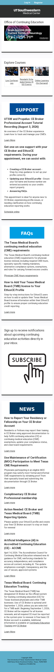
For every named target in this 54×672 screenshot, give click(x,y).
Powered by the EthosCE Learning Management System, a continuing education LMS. (43, 669)
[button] (6, 38)
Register (38, 3)
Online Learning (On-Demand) (42, 81)
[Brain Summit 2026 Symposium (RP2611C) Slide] (27, 33)
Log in (27, 3)
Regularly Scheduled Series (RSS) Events (26, 82)
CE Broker (21, 625)
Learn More (9, 140)
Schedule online (12, 212)
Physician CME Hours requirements (21, 275)
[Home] (27, 10)
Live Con (9, 80)
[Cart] (46, 4)
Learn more (9, 312)
